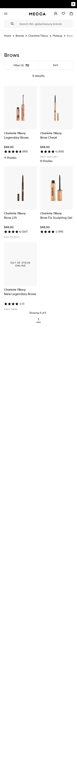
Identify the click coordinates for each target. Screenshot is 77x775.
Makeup (57, 35)
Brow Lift (10, 218)
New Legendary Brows (20, 294)
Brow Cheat (48, 137)
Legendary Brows (16, 137)
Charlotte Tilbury (38, 35)
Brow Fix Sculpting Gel (56, 218)
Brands (20, 35)
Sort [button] (55, 65)
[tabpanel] (38, 193)
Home (7, 35)
